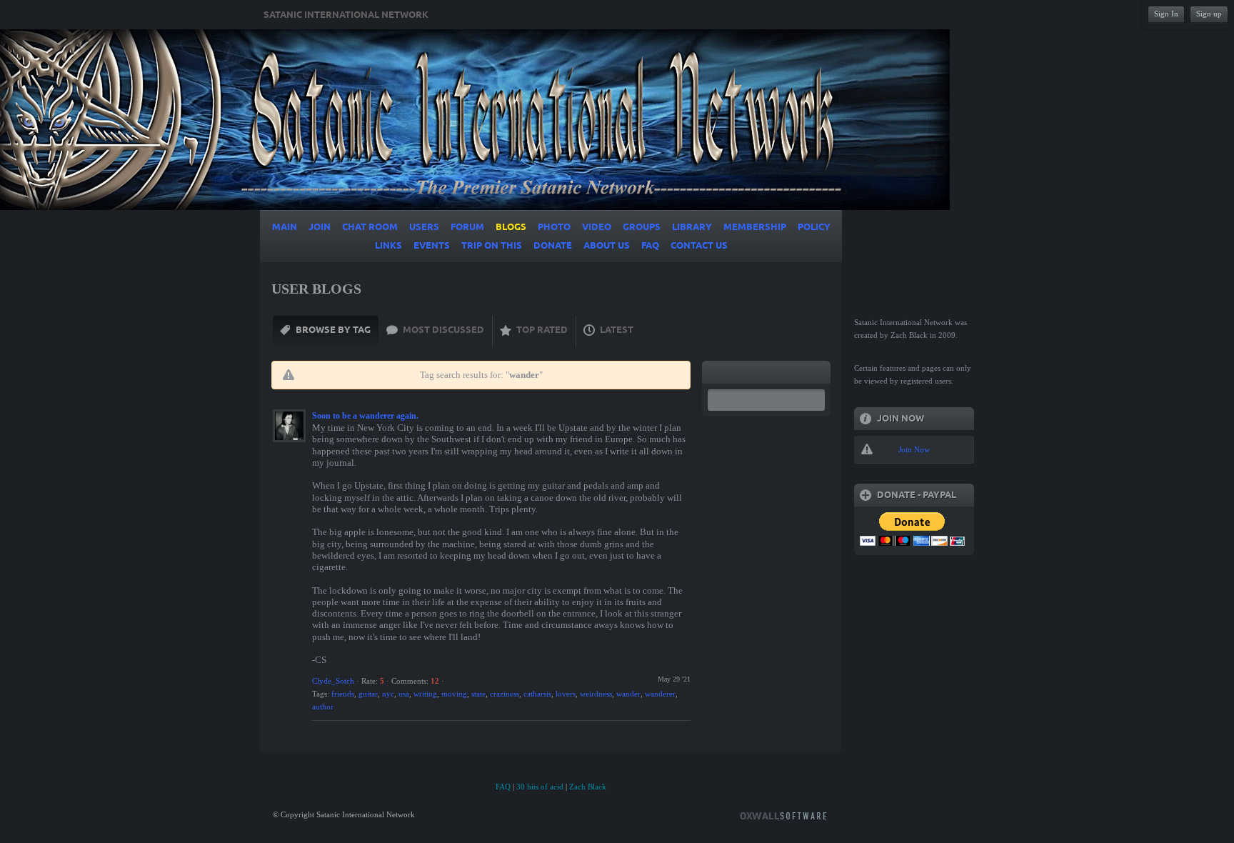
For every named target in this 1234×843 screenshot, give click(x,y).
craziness (504, 693)
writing (425, 693)
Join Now (914, 449)
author (322, 706)
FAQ (503, 786)
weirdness (596, 693)
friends (342, 693)
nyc (388, 693)
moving (454, 693)
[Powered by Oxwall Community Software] (783, 814)
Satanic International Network (346, 15)
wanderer (660, 693)
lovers (566, 693)
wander (628, 693)
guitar (368, 693)
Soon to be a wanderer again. (365, 416)
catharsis (537, 693)
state (478, 693)
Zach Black (587, 786)
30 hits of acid (539, 786)
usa (403, 693)
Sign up (1209, 13)
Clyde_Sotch (333, 681)
